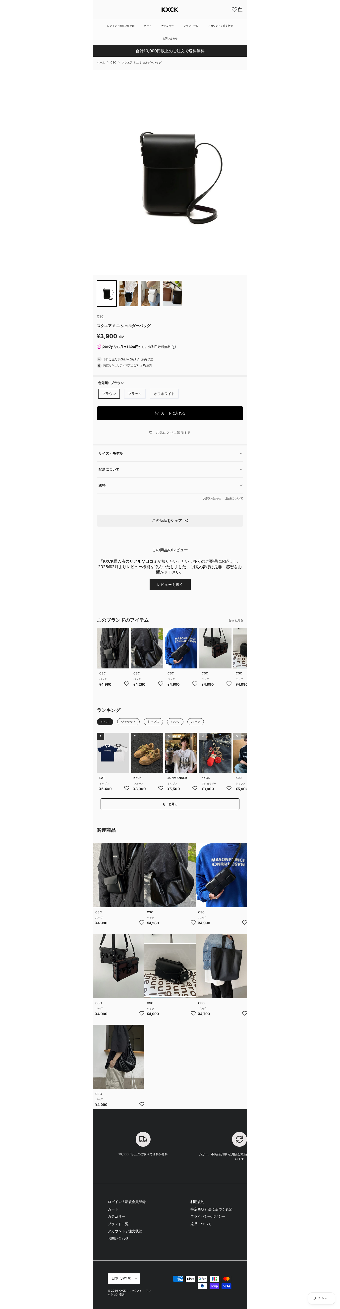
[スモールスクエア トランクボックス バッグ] (215, 648)
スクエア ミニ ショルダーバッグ (142, 62)
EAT (102, 778)
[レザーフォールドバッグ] (113, 648)
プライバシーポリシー (207, 1216)
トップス (104, 783)
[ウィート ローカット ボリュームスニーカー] (147, 753)
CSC (113, 62)
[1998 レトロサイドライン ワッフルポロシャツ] (113, 753)
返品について (234, 498)
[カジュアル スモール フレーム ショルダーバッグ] (181, 648)
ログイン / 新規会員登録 (120, 25)
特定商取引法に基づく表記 (211, 1209)
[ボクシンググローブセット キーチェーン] (215, 753)
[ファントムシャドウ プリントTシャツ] (181, 753)
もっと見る (235, 620)
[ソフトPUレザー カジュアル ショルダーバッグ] (147, 648)
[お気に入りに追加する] (127, 683)
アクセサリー (209, 783)
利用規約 (197, 1202)
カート (148, 25)
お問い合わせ (170, 38)
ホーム (101, 62)
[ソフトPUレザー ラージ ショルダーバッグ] (118, 1057)
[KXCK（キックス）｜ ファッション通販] (170, 9)
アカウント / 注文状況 (220, 25)
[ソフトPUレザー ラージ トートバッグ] (221, 966)
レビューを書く (170, 584)
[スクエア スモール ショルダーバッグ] (170, 966)
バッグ (103, 678)
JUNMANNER (177, 778)
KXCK (137, 778)
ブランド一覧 (190, 25)
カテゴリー (167, 25)
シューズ (138, 783)
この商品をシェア (167, 520)
